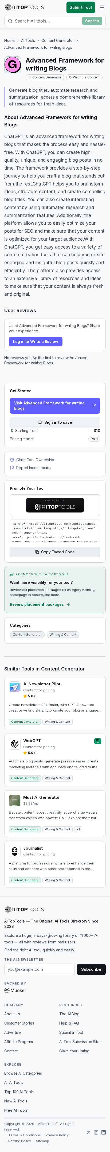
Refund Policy (19, 1141)
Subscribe (91, 969)
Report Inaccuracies (33, 467)
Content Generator (57, 40)
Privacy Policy (57, 1135)
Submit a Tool (71, 1032)
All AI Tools (13, 1082)
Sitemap (42, 1141)
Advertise (12, 1032)
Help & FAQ (69, 1023)
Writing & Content (86, 77)
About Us (12, 1014)
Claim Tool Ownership (35, 459)
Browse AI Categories (23, 1073)
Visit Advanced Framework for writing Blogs (49, 406)
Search (92, 21)
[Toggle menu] (102, 7)
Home (9, 40)
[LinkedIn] (103, 1132)
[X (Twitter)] (89, 1132)
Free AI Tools (16, 1110)
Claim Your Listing (74, 1051)
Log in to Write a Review (35, 341)
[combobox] (47, 21)
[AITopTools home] (24, 7)
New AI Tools (15, 1101)
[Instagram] (96, 1132)
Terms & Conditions (24, 1135)
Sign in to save (58, 422)
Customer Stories (19, 1023)
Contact (11, 1051)
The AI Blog (69, 1014)
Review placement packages (37, 604)
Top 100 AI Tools (19, 1091)
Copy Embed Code (58, 552)
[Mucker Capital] (15, 990)
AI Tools (28, 40)
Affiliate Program (18, 1041)
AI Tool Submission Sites (80, 1041)
